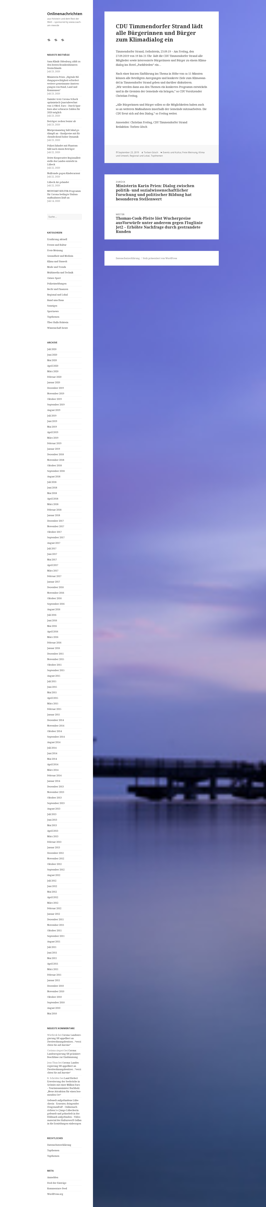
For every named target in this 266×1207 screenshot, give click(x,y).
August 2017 (53, 542)
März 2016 (52, 637)
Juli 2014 (51, 747)
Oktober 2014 (54, 731)
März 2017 (52, 570)
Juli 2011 (51, 947)
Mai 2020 (52, 360)
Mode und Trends (56, 266)
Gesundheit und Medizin (60, 255)
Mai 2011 (52, 958)
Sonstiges (52, 305)
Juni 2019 (52, 421)
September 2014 (56, 736)
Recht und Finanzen (57, 289)
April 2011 (52, 963)
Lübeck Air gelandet (58, 182)
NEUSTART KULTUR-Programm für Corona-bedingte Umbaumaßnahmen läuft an (64, 194)
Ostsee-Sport (54, 278)
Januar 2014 (53, 781)
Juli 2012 (51, 880)
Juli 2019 (51, 415)
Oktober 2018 (54, 465)
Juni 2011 (52, 952)
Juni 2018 (52, 487)
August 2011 (53, 941)
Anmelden (52, 1177)
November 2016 (55, 592)
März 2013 (52, 836)
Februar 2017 (54, 576)
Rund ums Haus (55, 300)
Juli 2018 (51, 482)
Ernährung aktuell (57, 239)
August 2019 (53, 410)
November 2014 (55, 725)
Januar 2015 (53, 714)
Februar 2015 (54, 709)
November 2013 (55, 792)
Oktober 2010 (54, 996)
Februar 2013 (54, 841)
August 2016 (53, 609)
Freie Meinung (55, 250)
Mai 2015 (52, 692)
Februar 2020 (54, 376)
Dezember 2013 (55, 786)
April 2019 (52, 432)
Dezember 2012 (55, 852)
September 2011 (56, 936)
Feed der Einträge (56, 1182)
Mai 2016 (52, 626)
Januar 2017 (53, 581)
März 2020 (52, 371)
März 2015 (52, 703)
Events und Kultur (56, 244)
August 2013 (53, 808)
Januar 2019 (53, 448)
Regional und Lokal (57, 294)
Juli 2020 (51, 349)
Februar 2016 (54, 642)
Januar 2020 (53, 382)
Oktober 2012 (54, 864)
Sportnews (53, 311)
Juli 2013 (51, 814)
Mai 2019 (52, 426)
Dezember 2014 (55, 720)
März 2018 (52, 504)
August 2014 (53, 742)
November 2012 (55, 858)
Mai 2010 (52, 1013)
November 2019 (55, 393)
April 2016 (52, 631)
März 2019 (52, 437)
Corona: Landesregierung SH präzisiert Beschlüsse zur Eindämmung (63, 1054)
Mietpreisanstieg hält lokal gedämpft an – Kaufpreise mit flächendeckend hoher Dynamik (63, 133)
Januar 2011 (53, 980)
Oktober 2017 (54, 531)
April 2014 (52, 764)
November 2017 (55, 526)
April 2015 (52, 697)
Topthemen (53, 316)
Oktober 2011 (54, 930)
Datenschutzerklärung (59, 1144)
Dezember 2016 (55, 587)
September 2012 (56, 869)
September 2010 (56, 1002)
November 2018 (55, 459)
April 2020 (52, 365)
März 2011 (52, 969)
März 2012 (52, 902)
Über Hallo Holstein (57, 322)
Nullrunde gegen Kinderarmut (63, 173)
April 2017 (52, 565)
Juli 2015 (51, 681)
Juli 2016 (51, 614)
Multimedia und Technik (60, 272)
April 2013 (52, 830)
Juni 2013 (52, 819)
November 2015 (55, 659)
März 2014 (52, 769)
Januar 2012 (53, 913)
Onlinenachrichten (64, 13)
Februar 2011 (54, 974)
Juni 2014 (52, 753)
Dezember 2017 (55, 520)
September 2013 (56, 803)
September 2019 (56, 404)
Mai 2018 (52, 493)
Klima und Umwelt (57, 261)
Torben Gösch (151, 152)
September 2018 (56, 471)
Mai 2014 (52, 758)
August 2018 (53, 476)
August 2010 (53, 1008)
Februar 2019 (54, 443)
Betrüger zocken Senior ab (61, 121)
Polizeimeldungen (56, 283)
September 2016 (56, 603)
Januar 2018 (53, 515)
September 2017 (56, 537)
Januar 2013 (53, 847)
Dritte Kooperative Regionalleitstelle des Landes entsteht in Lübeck (64, 161)
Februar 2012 (54, 908)
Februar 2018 (54, 509)
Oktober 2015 (54, 664)
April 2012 (52, 897)
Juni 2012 (52, 886)
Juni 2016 (52, 620)
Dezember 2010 (55, 985)
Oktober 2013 (54, 797)
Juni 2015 (52, 686)
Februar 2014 (54, 775)
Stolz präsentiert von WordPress (160, 258)
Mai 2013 (52, 825)
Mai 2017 (52, 559)
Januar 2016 (53, 648)
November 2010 (55, 991)
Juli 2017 (51, 548)
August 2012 (53, 875)
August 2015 (53, 675)
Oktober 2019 (54, 399)
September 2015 (56, 670)
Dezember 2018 (55, 454)
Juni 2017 (52, 554)
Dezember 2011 (55, 919)
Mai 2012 (52, 891)
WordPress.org (55, 1194)
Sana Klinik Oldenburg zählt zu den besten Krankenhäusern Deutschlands (63, 65)
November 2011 (55, 924)
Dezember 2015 (55, 653)
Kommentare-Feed (57, 1188)
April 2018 (52, 498)
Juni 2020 (52, 354)
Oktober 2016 (54, 598)
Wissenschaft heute (57, 327)
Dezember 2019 (55, 387)
